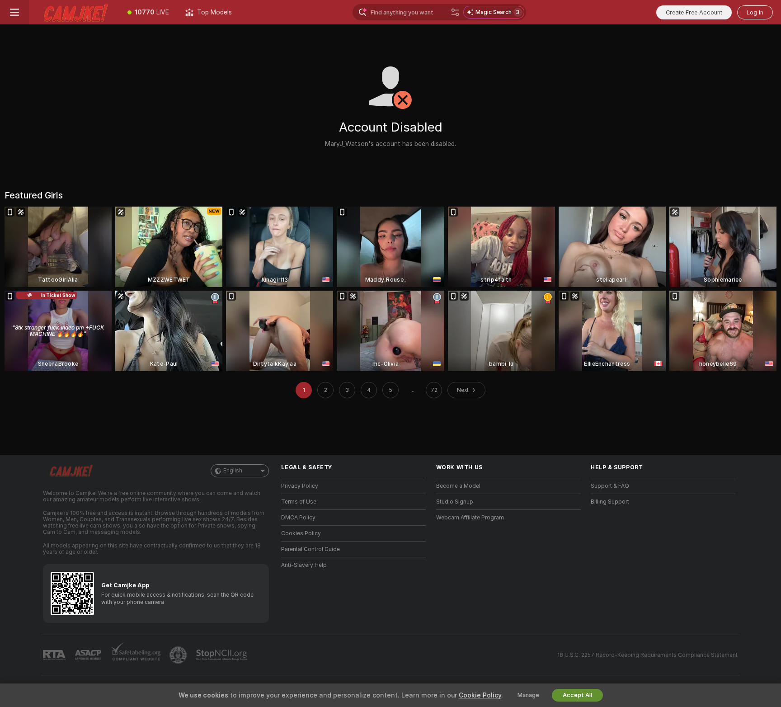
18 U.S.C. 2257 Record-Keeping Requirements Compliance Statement (647, 655)
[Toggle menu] (14, 12)
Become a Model (458, 486)
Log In (755, 12)
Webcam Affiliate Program (470, 517)
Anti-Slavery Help (304, 565)
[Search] (455, 12)
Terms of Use (298, 502)
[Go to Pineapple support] (178, 655)
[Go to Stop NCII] (222, 655)
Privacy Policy (299, 486)
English (232, 470)
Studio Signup (454, 502)
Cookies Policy (301, 533)
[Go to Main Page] (74, 12)
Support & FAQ (610, 486)
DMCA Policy (298, 517)
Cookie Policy (480, 695)
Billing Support (610, 502)
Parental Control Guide (310, 549)
